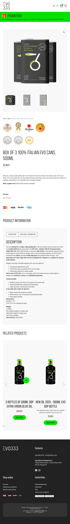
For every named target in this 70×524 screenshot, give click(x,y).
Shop (8, 118)
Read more (19, 417)
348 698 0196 (39, 455)
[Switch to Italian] (57, 6)
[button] (65, 6)
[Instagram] (39, 470)
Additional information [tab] (28, 234)
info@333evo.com (51, 455)
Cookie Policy (49, 496)
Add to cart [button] (51, 423)
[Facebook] (36, 470)
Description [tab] (12, 234)
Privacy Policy (40, 496)
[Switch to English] (54, 6)
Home (4, 118)
